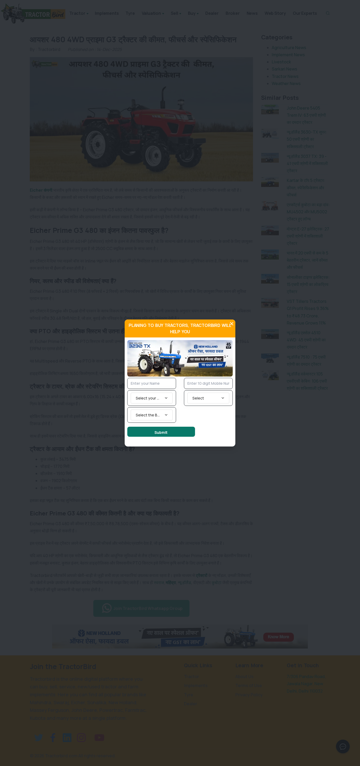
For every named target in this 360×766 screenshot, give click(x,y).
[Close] (231, 324)
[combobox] (152, 398)
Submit (161, 432)
